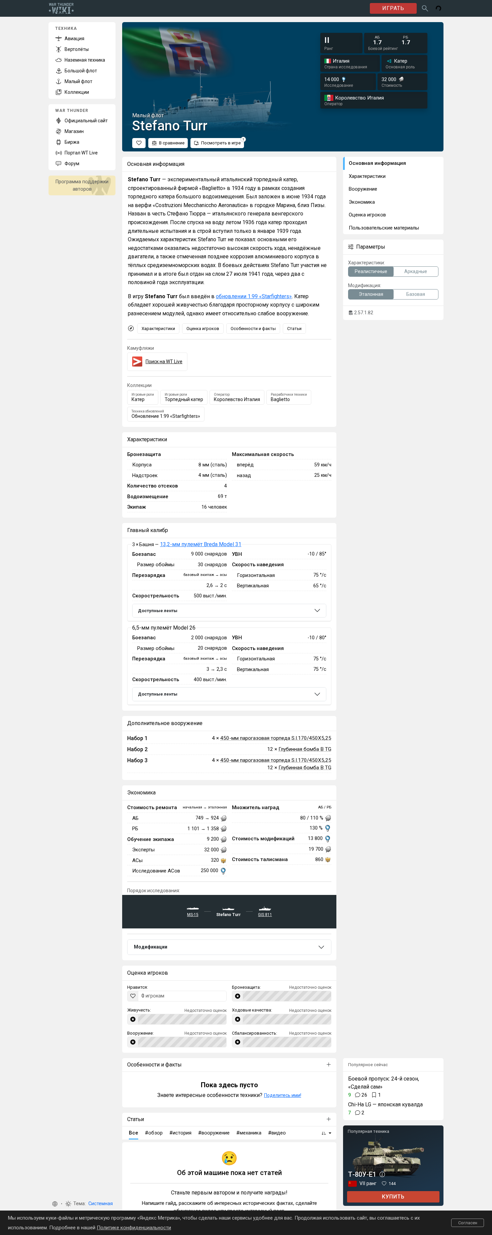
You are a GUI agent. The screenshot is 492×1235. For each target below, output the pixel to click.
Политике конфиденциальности (134, 1228)
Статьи (294, 328)
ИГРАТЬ (393, 8)
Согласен (467, 1222)
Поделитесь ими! (282, 1095)
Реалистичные (371, 271)
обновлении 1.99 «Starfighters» (254, 296)
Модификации (150, 947)
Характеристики (158, 328)
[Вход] (438, 8)
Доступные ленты (157, 610)
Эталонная (371, 294)
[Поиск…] (425, 8)
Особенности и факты (253, 328)
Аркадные (415, 271)
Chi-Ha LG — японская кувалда (385, 1104)
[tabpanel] (229, 624)
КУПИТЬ (393, 1196)
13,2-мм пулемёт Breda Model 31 (200, 544)
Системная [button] (100, 1204)
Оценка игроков (202, 328)
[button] (55, 1203)
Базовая (415, 294)
